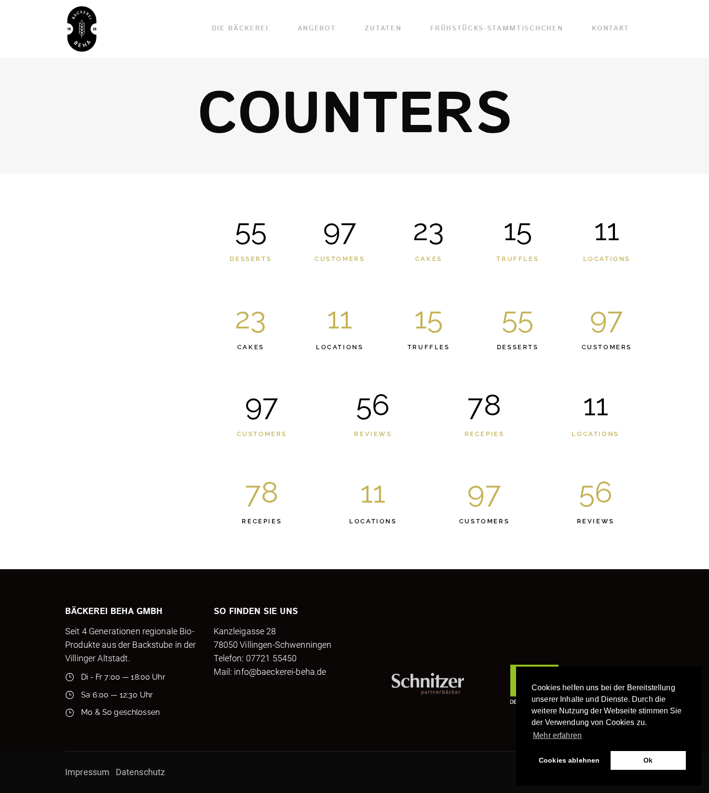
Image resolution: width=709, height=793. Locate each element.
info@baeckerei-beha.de (280, 672)
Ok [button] (648, 760)
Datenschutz (140, 772)
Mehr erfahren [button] (557, 735)
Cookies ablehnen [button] (569, 760)
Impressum (88, 772)
